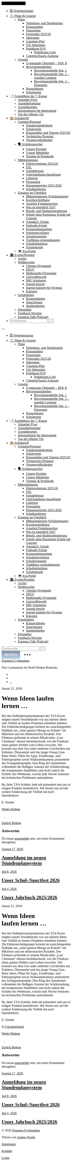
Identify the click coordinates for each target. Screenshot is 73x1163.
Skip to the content (14, 3)
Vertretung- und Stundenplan (44, 23)
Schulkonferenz (36, 189)
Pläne (21, 19)
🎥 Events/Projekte (22, 255)
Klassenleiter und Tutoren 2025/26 (48, 132)
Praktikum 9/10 (36, 48)
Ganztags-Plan (35, 41)
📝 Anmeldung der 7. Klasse (28, 96)
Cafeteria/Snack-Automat (42, 56)
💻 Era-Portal (27, 251)
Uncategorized (14, 1026)
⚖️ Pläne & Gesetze (23, 16)
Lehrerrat (32, 178)
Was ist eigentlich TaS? (41, 207)
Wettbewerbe (26, 262)
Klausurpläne (34, 26)
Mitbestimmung (28, 160)
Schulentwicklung (37, 232)
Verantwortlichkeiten (39, 140)
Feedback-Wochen (30, 313)
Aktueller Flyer (27, 99)
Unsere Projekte (36, 149)
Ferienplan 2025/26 (38, 34)
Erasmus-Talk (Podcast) (33, 317)
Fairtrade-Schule (36, 225)
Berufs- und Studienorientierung (46, 211)
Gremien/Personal (29, 121)
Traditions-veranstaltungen (43, 240)
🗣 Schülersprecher (30, 144)
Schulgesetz (33, 92)
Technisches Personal (39, 136)
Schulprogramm (36, 236)
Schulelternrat (35, 171)
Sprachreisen (34, 302)
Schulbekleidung (36, 243)
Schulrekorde (34, 247)
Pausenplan (33, 30)
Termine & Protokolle (40, 156)
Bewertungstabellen (38, 67)
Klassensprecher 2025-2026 (44, 185)
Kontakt (7, 1151)
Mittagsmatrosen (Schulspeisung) (47, 196)
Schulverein (33, 129)
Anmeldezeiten (27, 107)
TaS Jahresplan (35, 45)
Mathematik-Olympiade (41, 273)
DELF (30, 269)
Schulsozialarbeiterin (39, 125)
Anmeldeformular (29, 103)
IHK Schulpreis (36, 280)
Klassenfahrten (35, 298)
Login (5, 1158)
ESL (29, 167)
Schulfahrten (26, 295)
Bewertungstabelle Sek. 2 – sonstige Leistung (51, 75)
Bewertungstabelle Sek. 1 (50, 70)
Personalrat (33, 182)
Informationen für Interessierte (37, 110)
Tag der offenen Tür (31, 114)
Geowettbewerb (36, 277)
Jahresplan (32, 37)
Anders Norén (26, 1137)
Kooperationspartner (39, 229)
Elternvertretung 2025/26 (42, 163)
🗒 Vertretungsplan (21, 11)
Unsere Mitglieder (37, 152)
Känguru (31, 291)
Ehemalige (24, 309)
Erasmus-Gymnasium (15, 660)
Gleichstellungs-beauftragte (43, 174)
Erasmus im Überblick (32, 192)
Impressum (9, 1144)
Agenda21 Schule (37, 222)
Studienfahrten (35, 306)
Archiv (22, 258)
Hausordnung (34, 88)
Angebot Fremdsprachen (42, 203)
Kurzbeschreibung (37, 200)
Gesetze (23, 59)
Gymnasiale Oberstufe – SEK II (46, 63)
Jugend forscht (35, 284)
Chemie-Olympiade (38, 266)
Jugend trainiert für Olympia (44, 287)
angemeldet (22, 838)
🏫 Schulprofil (19, 118)
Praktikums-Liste (45, 52)
